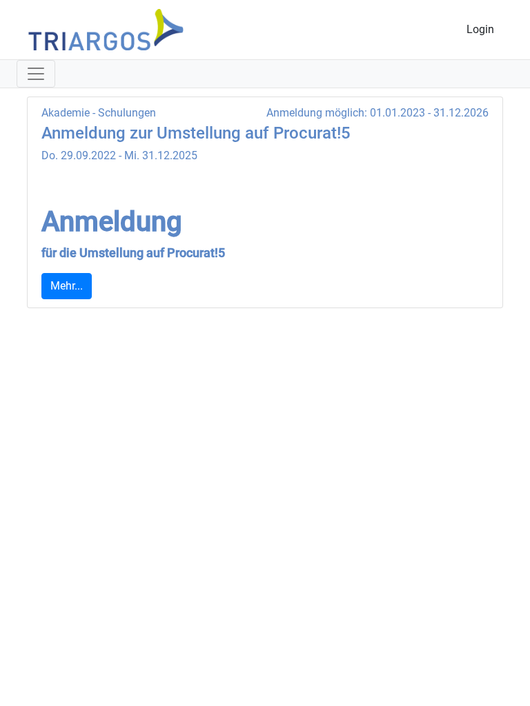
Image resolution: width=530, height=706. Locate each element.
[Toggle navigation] (36, 74)
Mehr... (66, 285)
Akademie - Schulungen (98, 112)
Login (480, 29)
